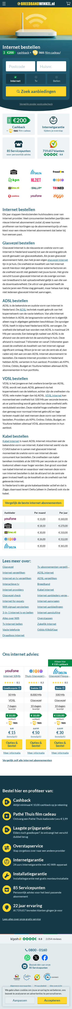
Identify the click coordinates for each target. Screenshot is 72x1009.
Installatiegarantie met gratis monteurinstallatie (40, 878)
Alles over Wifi (11, 618)
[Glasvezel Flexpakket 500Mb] (60, 671)
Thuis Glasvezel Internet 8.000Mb (36, 676)
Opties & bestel (12, 744)
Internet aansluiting (48, 612)
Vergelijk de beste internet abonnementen (33, 503)
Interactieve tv (11, 583)
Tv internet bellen (13, 623)
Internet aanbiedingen (50, 606)
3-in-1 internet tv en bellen (18, 612)
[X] (36, 958)
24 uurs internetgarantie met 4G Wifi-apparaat (40, 864)
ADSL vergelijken (47, 578)
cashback (23, 52)
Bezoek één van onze (39, 966)
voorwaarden (20, 986)
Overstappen (45, 618)
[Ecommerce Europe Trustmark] (27, 977)
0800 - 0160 (37, 950)
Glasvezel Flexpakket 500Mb (60, 676)
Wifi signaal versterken (16, 606)
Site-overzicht (56, 986)
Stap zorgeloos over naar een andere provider (39, 850)
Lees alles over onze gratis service (22, 919)
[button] (4, 3)
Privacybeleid (40, 986)
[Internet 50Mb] (12, 671)
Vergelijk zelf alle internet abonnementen (27, 760)
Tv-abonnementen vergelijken (54, 566)
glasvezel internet (58, 259)
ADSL (23, 309)
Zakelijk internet (46, 623)
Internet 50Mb (11, 676)
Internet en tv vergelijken (17, 578)
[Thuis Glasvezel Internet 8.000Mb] (36, 671)
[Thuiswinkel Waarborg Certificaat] (18, 977)
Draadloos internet (13, 635)
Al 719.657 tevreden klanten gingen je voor (37, 910)
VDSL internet (53, 395)
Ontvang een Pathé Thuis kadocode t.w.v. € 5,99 (40, 818)
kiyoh (16, 939)
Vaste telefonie (11, 629)
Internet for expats (13, 601)
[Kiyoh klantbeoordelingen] (38, 977)
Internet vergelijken (14, 572)
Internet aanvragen (48, 601)
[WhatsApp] (27, 958)
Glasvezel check (12, 595)
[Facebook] (45, 958)
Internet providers (13, 589)
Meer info (11, 753)
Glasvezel (8, 566)
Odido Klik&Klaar (47, 629)
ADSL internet (45, 572)
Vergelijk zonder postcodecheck (36, 103)
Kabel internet (11, 441)
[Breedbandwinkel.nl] (36, 3)
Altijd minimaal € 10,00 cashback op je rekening (40, 804)
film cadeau (52, 52)
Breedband (43, 583)
